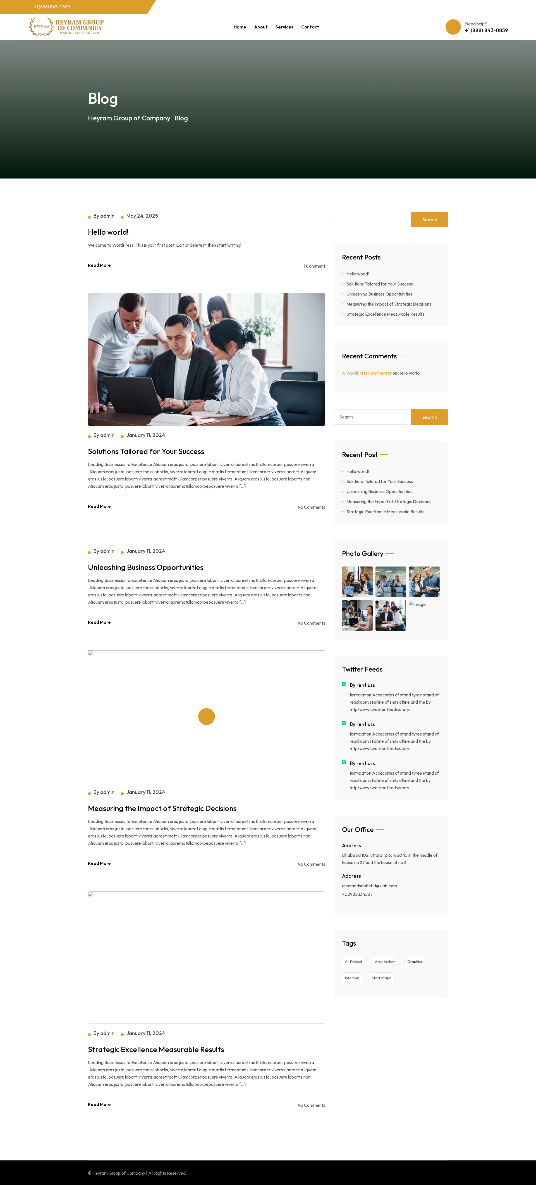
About (261, 27)
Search (429, 219)
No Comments (311, 507)
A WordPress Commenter (367, 373)
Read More (99, 265)
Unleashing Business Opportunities (379, 294)
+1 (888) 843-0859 (52, 6)
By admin (104, 216)
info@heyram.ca (393, 6)
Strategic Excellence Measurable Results (385, 314)
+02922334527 (357, 894)
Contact (310, 27)
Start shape (381, 977)
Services (284, 27)
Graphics (415, 961)
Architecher (385, 961)
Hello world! (357, 274)
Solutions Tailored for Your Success (379, 284)
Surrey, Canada (441, 6)
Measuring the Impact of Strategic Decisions (388, 304)
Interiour (352, 977)
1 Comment (314, 266)
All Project (353, 961)
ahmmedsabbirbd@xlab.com (369, 885)
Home (240, 27)
